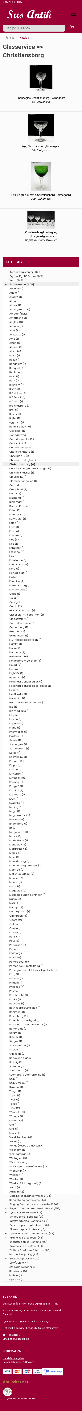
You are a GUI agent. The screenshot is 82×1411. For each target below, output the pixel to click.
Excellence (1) (17, 560)
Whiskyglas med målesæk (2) (28, 1166)
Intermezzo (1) (18, 732)
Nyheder (14, 1279)
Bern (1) (14, 380)
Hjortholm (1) (17, 677)
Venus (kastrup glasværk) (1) (27, 1145)
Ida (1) (13, 707)
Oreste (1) (15, 928)
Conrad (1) (16, 485)
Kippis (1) (14, 765)
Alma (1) (14, 301)
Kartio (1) (14, 753)
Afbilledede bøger (20, 1267)
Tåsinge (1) (16, 1116)
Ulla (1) (13, 1125)
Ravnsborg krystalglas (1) (24, 1008)
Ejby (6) (14, 539)
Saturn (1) (15, 1033)
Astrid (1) (14, 343)
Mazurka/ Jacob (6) (21, 874)
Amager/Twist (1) (20, 313)
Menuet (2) (16, 878)
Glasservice (18, 284)
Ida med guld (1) (19, 711)
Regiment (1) (17, 1012)
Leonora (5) (16, 819)
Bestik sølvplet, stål (21, 1258)
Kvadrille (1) (16, 803)
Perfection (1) (17, 945)
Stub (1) (13, 1079)
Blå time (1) (16, 401)
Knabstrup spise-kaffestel (26, 1242)
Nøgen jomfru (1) (19, 911)
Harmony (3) (17, 652)
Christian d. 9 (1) (19, 456)
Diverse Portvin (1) (20, 506)
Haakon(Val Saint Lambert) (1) (28, 702)
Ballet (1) (14, 355)
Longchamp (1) (18, 832)
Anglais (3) (16, 322)
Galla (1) (14, 598)
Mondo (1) (15, 882)
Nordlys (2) (16, 907)
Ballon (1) (15, 359)
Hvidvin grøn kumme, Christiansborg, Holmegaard (41, 194)
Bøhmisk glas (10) (20, 426)
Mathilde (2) (16, 870)
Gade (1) (14, 594)
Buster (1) (15, 414)
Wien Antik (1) (17, 1171)
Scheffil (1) (15, 1037)
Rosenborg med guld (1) (24, 1020)
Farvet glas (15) (18, 564)
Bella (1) (14, 376)
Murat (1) (14, 886)
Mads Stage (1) (18, 840)
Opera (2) (15, 920)
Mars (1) (14, 857)
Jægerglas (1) (18, 744)
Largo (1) (14, 811)
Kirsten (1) (15, 769)
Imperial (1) (16, 723)
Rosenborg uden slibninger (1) (28, 1024)
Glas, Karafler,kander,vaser (26, 1196)
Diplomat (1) (16, 502)
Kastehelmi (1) (18, 757)
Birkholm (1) (16, 385)
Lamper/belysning (21, 1254)
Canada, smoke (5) (21, 439)
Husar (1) (14, 690)
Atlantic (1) (15, 347)
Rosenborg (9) (18, 1016)
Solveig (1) (15, 1062)
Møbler (13, 1275)
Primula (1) (15, 982)
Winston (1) (16, 1179)
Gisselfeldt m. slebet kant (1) (26, 615)
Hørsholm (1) (17, 698)
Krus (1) (13, 799)
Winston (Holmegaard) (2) (26, 1183)
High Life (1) (16, 673)
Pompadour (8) (19, 962)
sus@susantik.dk (19, 1338)
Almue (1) (15, 305)
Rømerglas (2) (18, 1028)
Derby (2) (15, 493)
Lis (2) (13, 828)
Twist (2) (14, 1108)
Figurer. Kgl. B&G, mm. (23, 276)
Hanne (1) (15, 648)
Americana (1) (18, 318)
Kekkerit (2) (16, 761)
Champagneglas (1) (21, 447)
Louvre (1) (15, 836)
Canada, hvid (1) (19, 435)
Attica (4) (15, 351)
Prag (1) (14, 974)
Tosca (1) (15, 1104)
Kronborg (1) (17, 794)
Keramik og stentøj (21, 272)
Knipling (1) (16, 782)
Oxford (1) (15, 932)
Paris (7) (14, 936)
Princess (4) (16, 987)
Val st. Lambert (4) (20, 1137)
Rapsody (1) (16, 1003)
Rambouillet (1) (18, 995)
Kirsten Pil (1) (17, 773)
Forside (10, 37)
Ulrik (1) (13, 1129)
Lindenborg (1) (18, 823)
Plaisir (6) (15, 957)
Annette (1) (16, 326)
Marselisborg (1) (19, 861)
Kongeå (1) (16, 786)
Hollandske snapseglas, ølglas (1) (30, 686)
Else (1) (13, 544)
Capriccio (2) (17, 443)
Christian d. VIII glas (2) (23, 460)
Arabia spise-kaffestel (23, 1237)
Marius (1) (15, 853)
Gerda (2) (15, 606)
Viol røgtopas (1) (19, 1154)
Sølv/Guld (16, 1263)
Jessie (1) (15, 740)
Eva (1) (13, 556)
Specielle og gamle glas (24, 1200)
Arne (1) (14, 339)
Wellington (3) (18, 1158)
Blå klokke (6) (17, 393)
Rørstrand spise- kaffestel (26, 1221)
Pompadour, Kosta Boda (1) (26, 966)
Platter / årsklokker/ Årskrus (27, 1250)
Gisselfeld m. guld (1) (22, 610)
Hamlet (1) (15, 644)
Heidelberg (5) (18, 656)
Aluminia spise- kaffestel (25, 1229)
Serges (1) (15, 1041)
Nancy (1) (15, 899)
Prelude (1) (16, 978)
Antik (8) (14, 330)
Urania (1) (15, 1133)
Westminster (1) (19, 1162)
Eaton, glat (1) (17, 518)
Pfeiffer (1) (15, 953)
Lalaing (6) (16, 807)
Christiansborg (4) (22, 464)
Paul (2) (14, 941)
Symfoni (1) (16, 1087)
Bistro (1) (14, 389)
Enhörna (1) (16, 548)
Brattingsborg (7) (20, 406)
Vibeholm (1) (17, 1150)
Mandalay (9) (17, 844)
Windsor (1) (16, 1175)
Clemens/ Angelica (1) (23, 481)
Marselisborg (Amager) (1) (26, 865)
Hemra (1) (15, 669)
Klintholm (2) (17, 778)
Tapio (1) (14, 1095)
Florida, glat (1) (18, 573)
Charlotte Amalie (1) (21, 452)
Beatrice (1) (16, 372)
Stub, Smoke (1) (18, 1083)
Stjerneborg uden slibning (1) (27, 1075)
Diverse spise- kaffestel (24, 1246)
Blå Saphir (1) (17, 397)
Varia (13, 280)
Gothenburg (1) (18, 627)
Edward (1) (16, 531)
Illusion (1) (15, 719)
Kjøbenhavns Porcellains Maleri (29, 1233)
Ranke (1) (15, 999)
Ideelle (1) (15, 715)
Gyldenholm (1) (18, 635)
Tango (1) (15, 1091)
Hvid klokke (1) (18, 694)
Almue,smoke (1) (19, 309)
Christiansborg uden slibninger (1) (30, 468)
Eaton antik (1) (18, 514)
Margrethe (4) (18, 849)
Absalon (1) (16, 288)
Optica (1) (15, 924)
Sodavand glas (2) (21, 1058)
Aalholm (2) (16, 1191)
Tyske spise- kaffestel (23, 1212)
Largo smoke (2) (19, 815)
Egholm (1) (15, 535)
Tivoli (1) (14, 1099)
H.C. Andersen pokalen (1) (25, 640)
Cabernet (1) (17, 431)
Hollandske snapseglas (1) (25, 681)
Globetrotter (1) (18, 619)
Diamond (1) (16, 498)
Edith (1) (14, 527)
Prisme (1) (15, 991)
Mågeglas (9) (17, 890)
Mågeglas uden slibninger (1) (27, 895)
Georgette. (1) (18, 602)
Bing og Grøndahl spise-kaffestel (30, 1204)
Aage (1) (14, 1187)
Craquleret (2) (18, 489)
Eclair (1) (14, 523)
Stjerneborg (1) (18, 1070)
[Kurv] (72, 27)
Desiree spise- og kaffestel (26, 1225)
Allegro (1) (15, 297)
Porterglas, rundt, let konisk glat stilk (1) (33, 970)
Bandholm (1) (17, 364)
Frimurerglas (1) (19, 589)
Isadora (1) (16, 736)
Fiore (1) (14, 568)
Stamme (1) (16, 1066)
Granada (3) (17, 631)
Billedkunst (16, 1271)
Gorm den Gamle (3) (22, 623)
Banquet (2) (16, 368)
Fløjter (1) (14, 577)
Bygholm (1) (16, 422)
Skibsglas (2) (17, 1054)
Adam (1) (15, 293)
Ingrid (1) (14, 727)
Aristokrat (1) (17, 334)
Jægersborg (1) (19, 748)
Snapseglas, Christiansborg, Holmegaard (41, 97)
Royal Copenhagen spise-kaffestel (31, 1208)
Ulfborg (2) (16, 1120)
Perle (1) (14, 949)
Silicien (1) (15, 1049)
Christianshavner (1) (21, 472)
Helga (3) (15, 665)
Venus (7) (15, 1141)
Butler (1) (14, 418)
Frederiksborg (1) (20, 585)
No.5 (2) (14, 903)
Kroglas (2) (16, 790)
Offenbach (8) (18, 916)
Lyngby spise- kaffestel (24, 1217)
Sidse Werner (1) (19, 1045)
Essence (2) (16, 552)
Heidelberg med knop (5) (25, 661)
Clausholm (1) (17, 477)
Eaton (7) (15, 510)
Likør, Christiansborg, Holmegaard (41, 146)
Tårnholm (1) (17, 1112)
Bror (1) (13, 410)
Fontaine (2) (16, 581)
